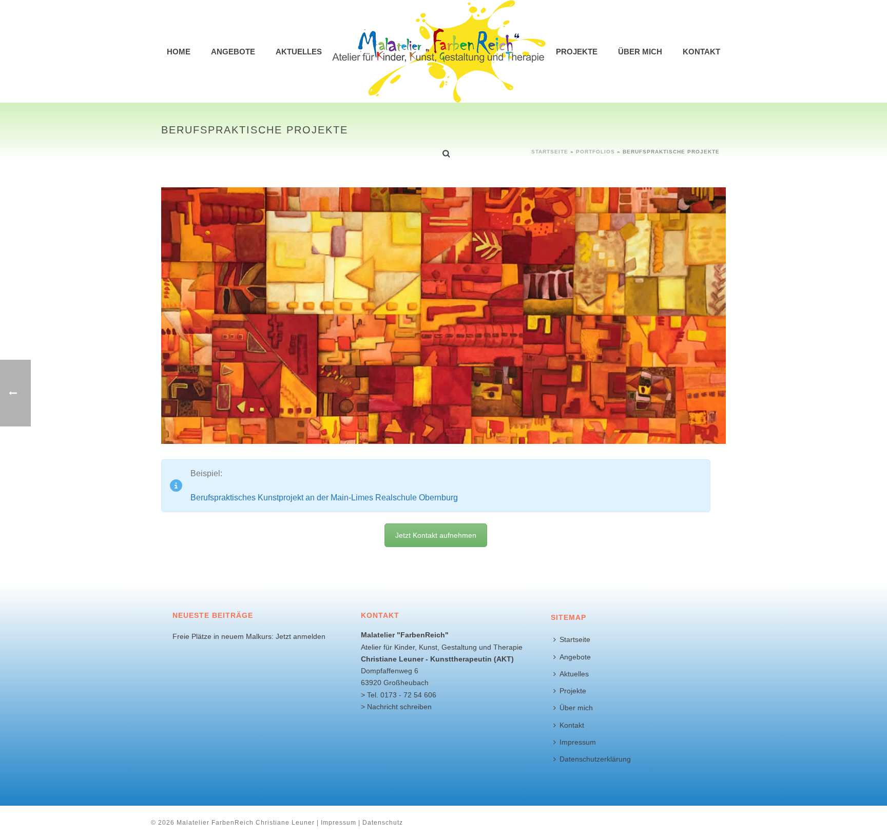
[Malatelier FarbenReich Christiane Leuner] (439, 51)
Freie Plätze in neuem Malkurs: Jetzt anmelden (248, 636)
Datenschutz (382, 822)
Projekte (576, 51)
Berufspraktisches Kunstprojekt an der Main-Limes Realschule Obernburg (324, 497)
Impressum (578, 742)
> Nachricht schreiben (396, 707)
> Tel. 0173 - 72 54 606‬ (398, 695)
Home (178, 51)
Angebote (233, 51)
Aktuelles (299, 51)
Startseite (575, 639)
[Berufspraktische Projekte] (443, 315)
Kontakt (701, 51)
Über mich (640, 51)
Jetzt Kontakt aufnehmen (435, 535)
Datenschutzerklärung (595, 759)
